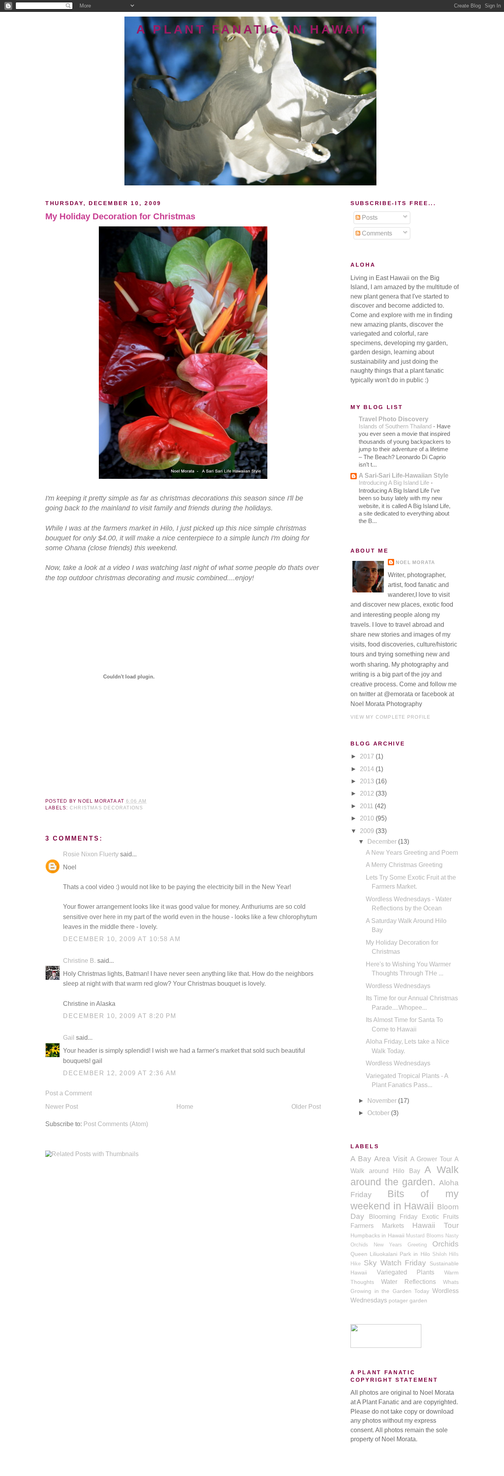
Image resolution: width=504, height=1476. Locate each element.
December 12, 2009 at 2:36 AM (119, 1073)
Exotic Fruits (440, 1216)
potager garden (408, 1300)
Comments (376, 233)
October (379, 1113)
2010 (368, 818)
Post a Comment (68, 1093)
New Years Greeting (400, 1245)
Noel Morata (415, 562)
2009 (368, 831)
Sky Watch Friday (395, 1263)
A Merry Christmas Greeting (404, 864)
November (382, 1100)
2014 (368, 769)
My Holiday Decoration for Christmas (120, 216)
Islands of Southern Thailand (396, 426)
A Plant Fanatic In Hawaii (252, 29)
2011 (367, 806)
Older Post (306, 1106)
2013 (368, 781)
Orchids (445, 1244)
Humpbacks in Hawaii (377, 1235)
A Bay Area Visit (378, 1159)
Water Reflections (408, 1281)
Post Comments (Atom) (115, 1124)
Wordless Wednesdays (398, 986)
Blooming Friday (393, 1216)
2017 (368, 756)
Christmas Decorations (106, 808)
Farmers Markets (377, 1225)
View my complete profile (390, 717)
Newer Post (61, 1106)
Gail (68, 1037)
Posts (369, 217)
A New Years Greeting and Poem (412, 852)
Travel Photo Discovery (393, 419)
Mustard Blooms (424, 1236)
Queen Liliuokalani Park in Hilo (390, 1254)
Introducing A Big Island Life (395, 482)
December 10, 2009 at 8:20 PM (119, 1016)
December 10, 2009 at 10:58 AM (122, 939)
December (382, 841)
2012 (368, 793)
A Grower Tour (431, 1159)
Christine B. (79, 960)
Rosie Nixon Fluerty (91, 854)
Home (184, 1106)
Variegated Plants (406, 1272)
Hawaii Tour (435, 1225)
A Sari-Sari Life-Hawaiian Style (403, 475)
